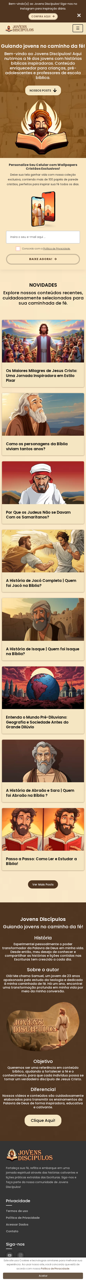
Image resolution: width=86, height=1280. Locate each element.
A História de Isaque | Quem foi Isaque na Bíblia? (42, 651)
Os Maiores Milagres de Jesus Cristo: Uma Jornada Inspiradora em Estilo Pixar (41, 375)
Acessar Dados (17, 1224)
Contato (12, 1231)
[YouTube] (9, 1255)
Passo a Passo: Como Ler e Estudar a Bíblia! (41, 861)
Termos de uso (17, 1211)
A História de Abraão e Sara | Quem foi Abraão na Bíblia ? (40, 793)
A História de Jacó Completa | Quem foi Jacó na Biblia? (41, 583)
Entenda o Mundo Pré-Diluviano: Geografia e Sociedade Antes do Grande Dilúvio (37, 722)
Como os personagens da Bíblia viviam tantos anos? (37, 446)
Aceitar (43, 1275)
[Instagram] (20, 1255)
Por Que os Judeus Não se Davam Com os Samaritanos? (38, 515)
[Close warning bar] (79, 15)
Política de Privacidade (23, 1218)
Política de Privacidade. (56, 248)
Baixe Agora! (41, 259)
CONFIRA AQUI (41, 16)
